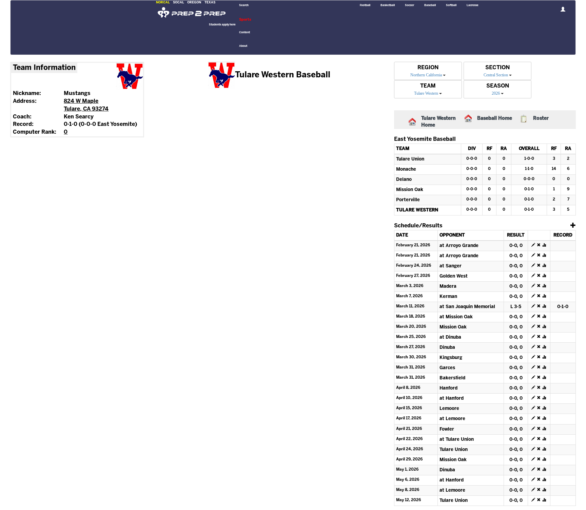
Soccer (409, 5)
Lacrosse (472, 5)
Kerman (448, 297)
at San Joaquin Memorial (467, 307)
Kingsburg (451, 358)
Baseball (430, 5)
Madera (448, 286)
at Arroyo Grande (459, 246)
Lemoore (449, 409)
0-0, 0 (516, 246)
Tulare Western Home (438, 122)
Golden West (454, 276)
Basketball (387, 5)
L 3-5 (515, 307)
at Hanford (452, 398)
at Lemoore (452, 419)
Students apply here (222, 24)
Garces (447, 368)
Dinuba (447, 347)
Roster (541, 118)
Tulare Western (417, 210)
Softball (451, 5)
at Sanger (451, 266)
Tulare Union (410, 159)
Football (365, 5)
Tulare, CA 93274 (86, 109)
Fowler (447, 429)
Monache (406, 169)
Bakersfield (452, 378)
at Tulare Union (457, 439)
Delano (404, 179)
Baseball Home (494, 118)
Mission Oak (409, 190)
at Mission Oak (456, 317)
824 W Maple (81, 101)
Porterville (408, 200)
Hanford (448, 388)
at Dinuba (450, 337)
